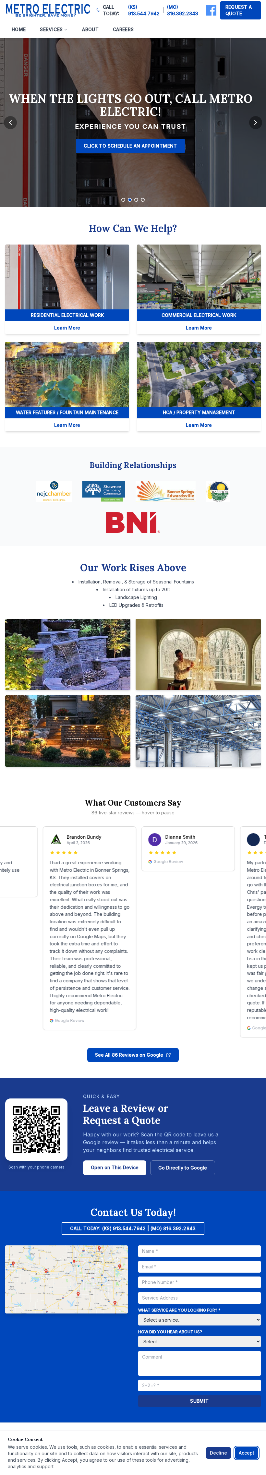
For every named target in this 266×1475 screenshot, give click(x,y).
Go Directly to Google (182, 1167)
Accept (246, 1453)
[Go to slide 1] (123, 200)
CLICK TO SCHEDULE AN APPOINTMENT (130, 146)
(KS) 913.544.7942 (144, 10)
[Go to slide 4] (143, 200)
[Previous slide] (10, 122)
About (90, 29)
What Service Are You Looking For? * (179, 1310)
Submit (199, 1401)
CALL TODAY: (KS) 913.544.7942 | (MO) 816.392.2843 (133, 1228)
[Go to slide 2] (130, 200)
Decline (218, 1453)
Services (51, 29)
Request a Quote (238, 10)
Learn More (67, 327)
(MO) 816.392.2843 (182, 10)
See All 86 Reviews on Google (129, 1055)
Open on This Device (115, 1167)
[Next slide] (255, 122)
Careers (123, 29)
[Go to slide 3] (136, 200)
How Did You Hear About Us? (170, 1331)
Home (19, 29)
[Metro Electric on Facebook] (211, 10)
